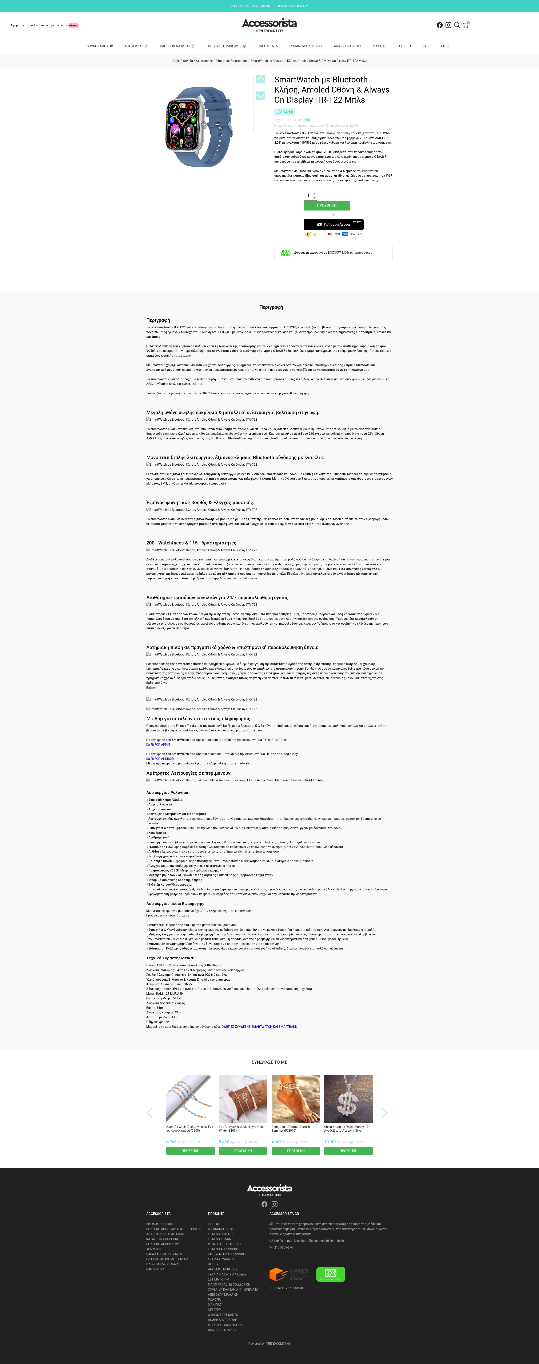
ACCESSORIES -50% (347, 46)
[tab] (271, 307)
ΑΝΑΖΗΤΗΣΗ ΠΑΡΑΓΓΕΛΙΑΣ (165, 1234)
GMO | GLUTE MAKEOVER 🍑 (226, 46)
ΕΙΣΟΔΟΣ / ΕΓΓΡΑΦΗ (160, 1224)
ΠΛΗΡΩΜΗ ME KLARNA (162, 1264)
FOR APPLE (158, 745)
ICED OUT (404, 46)
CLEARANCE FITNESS (222, 1229)
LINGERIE (214, 1224)
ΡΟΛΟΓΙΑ (214, 1300)
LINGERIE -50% (268, 46)
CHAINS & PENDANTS (223, 1315)
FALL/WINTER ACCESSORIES (227, 1254)
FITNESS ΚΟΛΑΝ (219, 1239)
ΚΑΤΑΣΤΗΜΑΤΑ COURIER (163, 1239)
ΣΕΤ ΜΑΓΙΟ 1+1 (218, 1279)
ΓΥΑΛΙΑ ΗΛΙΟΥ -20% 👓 (306, 46)
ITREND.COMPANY (278, 1343)
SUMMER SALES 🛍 (100, 46)
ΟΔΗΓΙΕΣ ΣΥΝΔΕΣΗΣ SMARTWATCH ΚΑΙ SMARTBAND (259, 1027)
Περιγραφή (271, 307)
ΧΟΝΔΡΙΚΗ (153, 1249)
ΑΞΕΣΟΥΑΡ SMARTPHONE (226, 1325)
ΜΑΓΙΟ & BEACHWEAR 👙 (177, 46)
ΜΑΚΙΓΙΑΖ (380, 46)
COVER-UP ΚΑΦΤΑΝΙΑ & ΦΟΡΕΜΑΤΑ (233, 1289)
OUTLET (446, 46)
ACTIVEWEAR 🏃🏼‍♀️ (136, 46)
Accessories (204, 61)
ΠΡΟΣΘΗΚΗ (327, 205)
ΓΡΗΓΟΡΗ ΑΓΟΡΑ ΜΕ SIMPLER (167, 1259)
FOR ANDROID (160, 759)
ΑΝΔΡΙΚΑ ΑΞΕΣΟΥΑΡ (222, 1320)
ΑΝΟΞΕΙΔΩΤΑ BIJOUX (222, 1269)
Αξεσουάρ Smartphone (232, 61)
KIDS (426, 46)
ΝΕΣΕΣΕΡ (214, 1310)
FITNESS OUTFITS (220, 1234)
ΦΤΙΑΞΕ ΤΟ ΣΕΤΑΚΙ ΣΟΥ (224, 1244)
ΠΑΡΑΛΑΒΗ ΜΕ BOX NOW (164, 1254)
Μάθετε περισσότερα (357, 252)
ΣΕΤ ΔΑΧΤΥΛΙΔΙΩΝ (221, 1259)
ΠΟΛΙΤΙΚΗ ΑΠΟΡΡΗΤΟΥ (162, 1244)
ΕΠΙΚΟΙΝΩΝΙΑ (155, 1269)
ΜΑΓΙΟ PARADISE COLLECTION (229, 1284)
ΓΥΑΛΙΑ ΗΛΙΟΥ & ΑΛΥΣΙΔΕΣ (227, 1274)
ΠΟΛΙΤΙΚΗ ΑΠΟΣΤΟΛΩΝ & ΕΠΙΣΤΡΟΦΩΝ (173, 1229)
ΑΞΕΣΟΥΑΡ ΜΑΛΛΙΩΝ (223, 1294)
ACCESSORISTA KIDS (222, 1330)
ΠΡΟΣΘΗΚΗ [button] (190, 1151)
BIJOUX (213, 1264)
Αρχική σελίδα (182, 61)
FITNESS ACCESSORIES (224, 1249)
